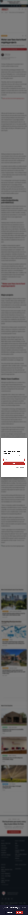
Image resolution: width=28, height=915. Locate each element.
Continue (14, 463)
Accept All (19, 912)
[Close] (23, 441)
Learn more (23, 908)
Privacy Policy (22, 467)
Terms (18, 467)
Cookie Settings (10, 912)
